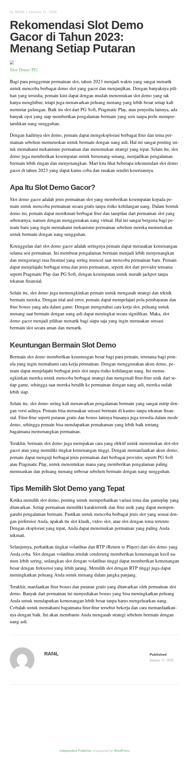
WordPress (122, 751)
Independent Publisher (75, 751)
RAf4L (20, 12)
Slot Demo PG (24, 69)
